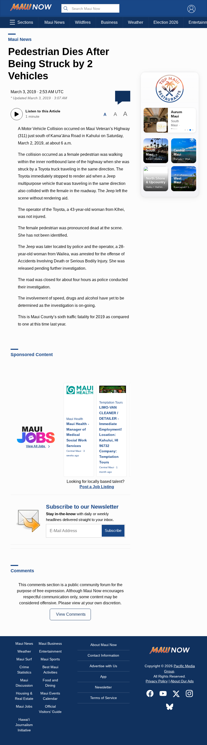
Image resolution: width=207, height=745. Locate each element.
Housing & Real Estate (24, 696)
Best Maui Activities (50, 669)
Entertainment (50, 651)
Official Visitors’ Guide (50, 709)
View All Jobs (36, 446)
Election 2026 (165, 22)
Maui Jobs (24, 706)
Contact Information (103, 655)
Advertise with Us (103, 666)
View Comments (71, 614)
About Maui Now (103, 645)
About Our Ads (182, 681)
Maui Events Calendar (50, 696)
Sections (25, 22)
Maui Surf (24, 659)
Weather (135, 22)
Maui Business (50, 643)
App (103, 677)
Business (109, 22)
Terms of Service (103, 698)
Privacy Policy (157, 681)
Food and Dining (50, 682)
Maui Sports (50, 659)
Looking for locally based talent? (95, 484)
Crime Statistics (24, 669)
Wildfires (83, 22)
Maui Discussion (24, 682)
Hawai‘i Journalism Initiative (24, 724)
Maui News (54, 22)
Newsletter (103, 687)
